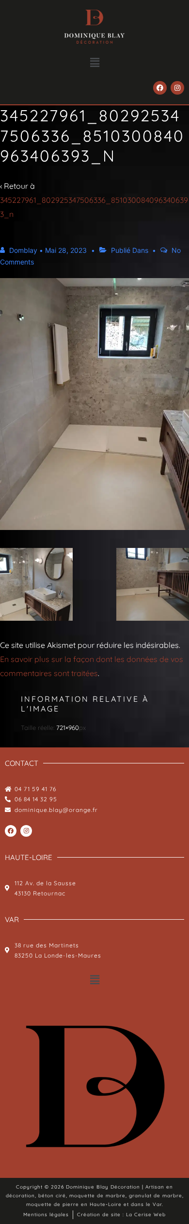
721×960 (67, 727)
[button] (94, 62)
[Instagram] (177, 88)
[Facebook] (160, 88)
